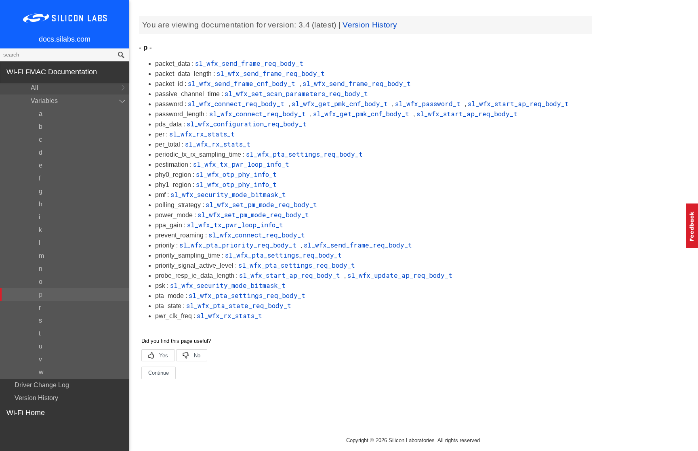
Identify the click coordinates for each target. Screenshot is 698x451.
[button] (692, 225)
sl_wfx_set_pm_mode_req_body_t (261, 204)
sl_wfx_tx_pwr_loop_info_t (241, 164)
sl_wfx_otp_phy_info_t (236, 174)
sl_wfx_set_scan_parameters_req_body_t (296, 93)
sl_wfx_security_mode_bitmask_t (228, 194)
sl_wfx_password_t (430, 103)
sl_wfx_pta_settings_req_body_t (304, 154)
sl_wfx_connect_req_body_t (238, 103)
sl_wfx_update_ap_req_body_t (399, 275)
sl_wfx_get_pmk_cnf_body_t (342, 103)
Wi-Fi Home (25, 413)
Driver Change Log (42, 385)
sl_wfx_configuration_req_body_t (247, 124)
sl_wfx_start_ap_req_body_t (518, 103)
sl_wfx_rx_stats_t (202, 134)
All (34, 87)
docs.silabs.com (64, 39)
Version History (36, 397)
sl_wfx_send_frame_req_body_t (249, 63)
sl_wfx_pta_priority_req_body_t (240, 245)
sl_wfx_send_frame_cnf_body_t (243, 83)
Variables (44, 100)
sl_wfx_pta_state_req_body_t (238, 305)
